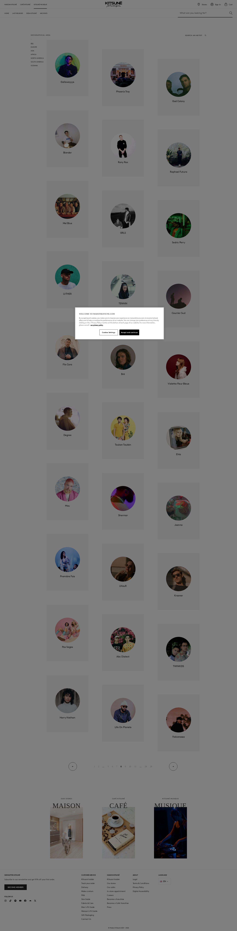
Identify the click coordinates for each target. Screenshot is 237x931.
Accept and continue (129, 332)
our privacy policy (97, 325)
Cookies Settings (108, 332)
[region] (119, 323)
